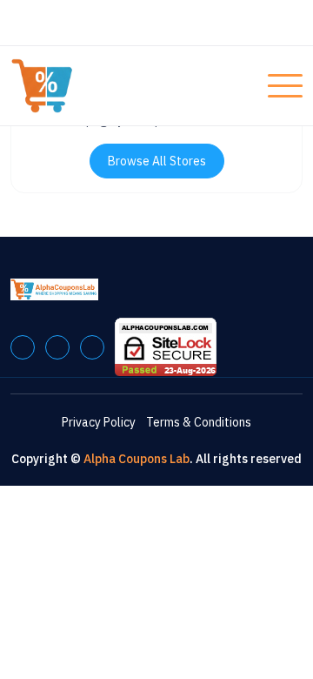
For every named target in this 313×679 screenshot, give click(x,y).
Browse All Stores (157, 161)
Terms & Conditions (198, 422)
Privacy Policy (99, 422)
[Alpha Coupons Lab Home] (75, 86)
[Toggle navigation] (285, 86)
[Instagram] (92, 347)
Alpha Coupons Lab (136, 459)
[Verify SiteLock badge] (165, 346)
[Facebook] (22, 347)
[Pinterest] (57, 347)
